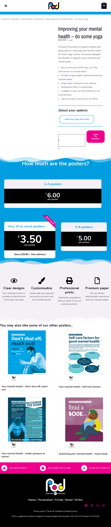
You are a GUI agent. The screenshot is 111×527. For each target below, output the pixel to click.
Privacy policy (39, 511)
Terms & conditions (55, 511)
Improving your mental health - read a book (83, 454)
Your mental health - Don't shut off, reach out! (24, 388)
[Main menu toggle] (6, 6)
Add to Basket (95, 136)
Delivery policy (71, 511)
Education (15, 19)
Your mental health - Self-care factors (79, 386)
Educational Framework (33, 19)
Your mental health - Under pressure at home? (23, 455)
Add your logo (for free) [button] (77, 119)
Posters (5, 19)
